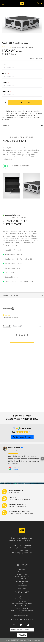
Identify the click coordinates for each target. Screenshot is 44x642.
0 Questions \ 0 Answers (10, 317)
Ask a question (29, 47)
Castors (5, 82)
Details (6, 125)
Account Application (22, 581)
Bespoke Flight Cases (22, 608)
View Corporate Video (19, 166)
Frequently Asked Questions (22, 603)
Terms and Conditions (22, 579)
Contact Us (22, 572)
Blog (22, 583)
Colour (4, 64)
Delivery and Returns (22, 576)
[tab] (22, 125)
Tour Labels (22, 601)
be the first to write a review (22, 340)
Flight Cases (22, 597)
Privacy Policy (22, 574)
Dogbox (5, 73)
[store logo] (22, 3)
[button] (1, 458)
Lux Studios (22, 613)
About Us (22, 569)
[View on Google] (5, 449)
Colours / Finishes (10, 295)
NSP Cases (22, 588)
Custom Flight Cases (22, 606)
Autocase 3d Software (22, 615)
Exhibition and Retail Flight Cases (22, 610)
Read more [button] (13, 463)
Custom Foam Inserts (22, 599)
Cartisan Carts (22, 586)
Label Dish (6, 91)
